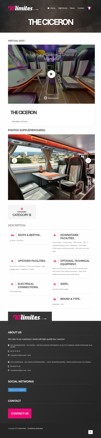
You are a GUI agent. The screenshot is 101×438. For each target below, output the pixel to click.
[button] (14, 178)
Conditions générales (35, 428)
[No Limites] (23, 8)
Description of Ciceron (19, 121)
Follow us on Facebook (17, 390)
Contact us (19, 413)
